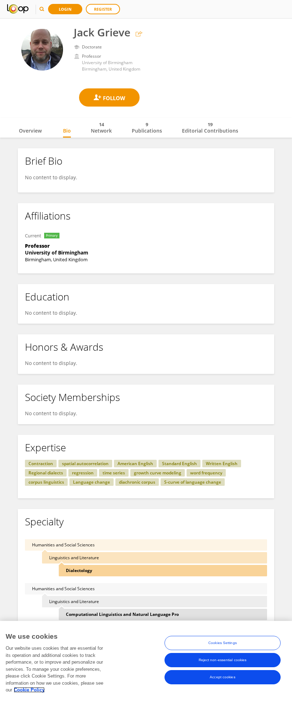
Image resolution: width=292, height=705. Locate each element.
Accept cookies (222, 677)
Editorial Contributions (210, 127)
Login (65, 9)
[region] (146, 663)
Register (103, 9)
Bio (67, 130)
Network (101, 127)
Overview (30, 130)
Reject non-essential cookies (223, 660)
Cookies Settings (222, 643)
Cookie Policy (29, 690)
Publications (147, 127)
